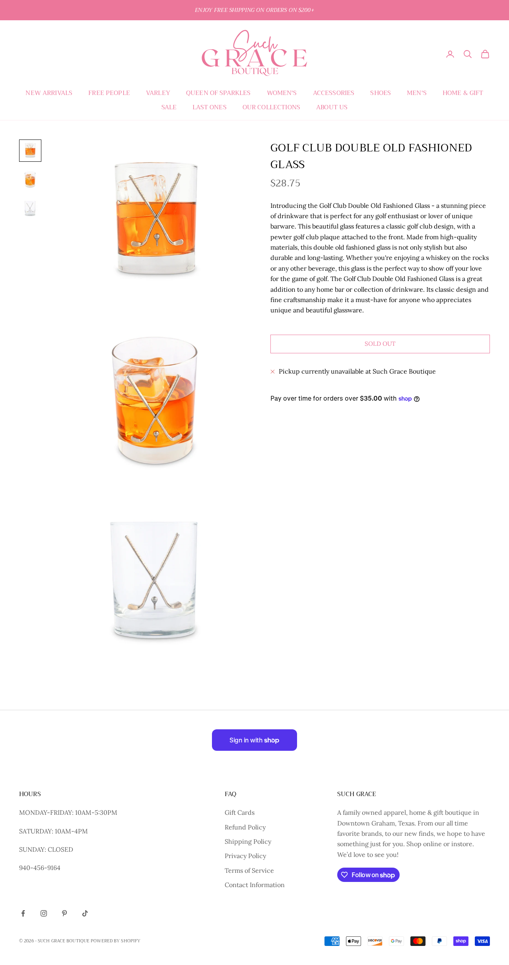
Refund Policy (245, 827)
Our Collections (271, 107)
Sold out (380, 344)
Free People (109, 93)
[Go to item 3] (30, 208)
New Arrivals (48, 93)
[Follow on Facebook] (23, 913)
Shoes (380, 93)
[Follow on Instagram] (44, 913)
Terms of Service (249, 870)
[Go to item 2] (30, 179)
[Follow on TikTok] (85, 913)
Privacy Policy (245, 856)
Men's (417, 93)
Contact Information (255, 885)
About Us (332, 107)
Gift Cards (239, 812)
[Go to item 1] (30, 151)
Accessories (334, 93)
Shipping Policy (248, 841)
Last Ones (209, 107)
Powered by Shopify (115, 941)
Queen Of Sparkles (218, 93)
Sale (169, 107)
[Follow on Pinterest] (64, 913)
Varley (158, 93)
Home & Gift (463, 93)
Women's (282, 93)
